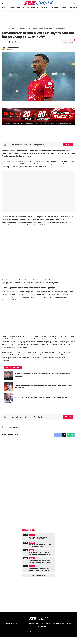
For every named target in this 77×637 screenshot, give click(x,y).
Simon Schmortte (13, 47)
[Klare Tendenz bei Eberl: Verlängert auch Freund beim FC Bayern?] (8, 375)
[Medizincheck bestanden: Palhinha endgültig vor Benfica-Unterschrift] (38, 567)
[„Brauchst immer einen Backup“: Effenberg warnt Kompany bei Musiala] (8, 386)
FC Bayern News (14, 28)
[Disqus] (38, 465)
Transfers (31, 550)
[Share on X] (12, 42)
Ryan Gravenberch (14, 427)
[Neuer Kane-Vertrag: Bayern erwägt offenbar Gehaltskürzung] (38, 544)
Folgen (67, 144)
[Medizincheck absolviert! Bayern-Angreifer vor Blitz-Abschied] (38, 552)
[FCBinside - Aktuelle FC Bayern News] (38, 3)
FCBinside (5, 28)
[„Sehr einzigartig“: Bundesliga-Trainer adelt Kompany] (8, 398)
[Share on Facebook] (9, 42)
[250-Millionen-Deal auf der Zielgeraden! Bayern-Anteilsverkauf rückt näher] (38, 536)
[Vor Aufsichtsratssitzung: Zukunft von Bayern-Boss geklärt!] (38, 560)
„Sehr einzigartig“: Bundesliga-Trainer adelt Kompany (41, 398)
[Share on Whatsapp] (15, 42)
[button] (3, 3)
